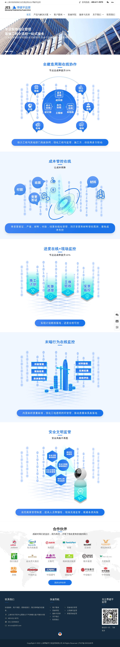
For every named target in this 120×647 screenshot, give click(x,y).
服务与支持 (84, 14)
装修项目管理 (72, 607)
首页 (28, 14)
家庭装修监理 (72, 613)
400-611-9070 (97, 2)
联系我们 (111, 14)
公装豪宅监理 (72, 610)
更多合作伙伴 (60, 583)
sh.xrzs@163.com (14, 625)
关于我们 (97, 14)
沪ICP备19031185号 (85, 643)
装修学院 (72, 14)
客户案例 (58, 14)
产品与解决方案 (41, 14)
